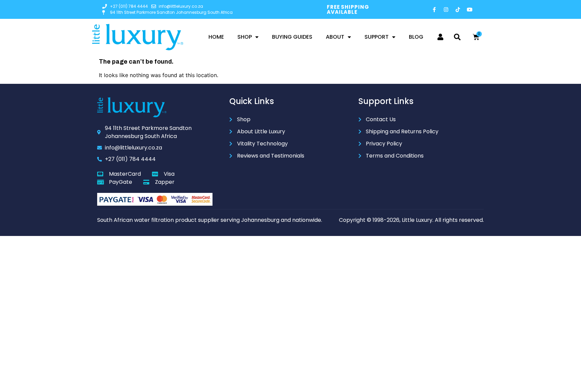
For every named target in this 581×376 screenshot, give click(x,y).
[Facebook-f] (434, 9)
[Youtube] (470, 9)
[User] (440, 37)
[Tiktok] (458, 9)
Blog (416, 37)
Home (216, 37)
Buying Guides (292, 37)
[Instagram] (446, 9)
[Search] (457, 37)
